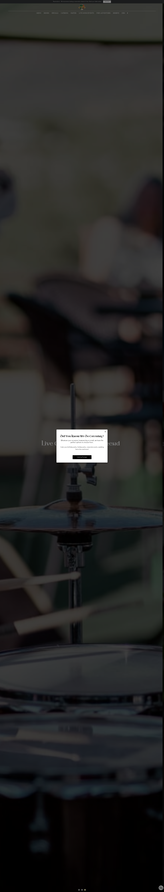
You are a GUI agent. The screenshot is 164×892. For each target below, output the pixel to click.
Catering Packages (82, 457)
